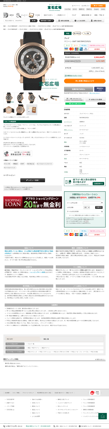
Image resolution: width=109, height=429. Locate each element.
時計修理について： (87, 426)
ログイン (21, 189)
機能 (65, 142)
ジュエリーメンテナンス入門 (91, 416)
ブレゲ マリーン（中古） (87, 113)
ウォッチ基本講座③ (89, 406)
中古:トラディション (45, 352)
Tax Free (77, 61)
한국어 (75, 9)
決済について (36, 403)
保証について (36, 413)
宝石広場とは (10, 409)
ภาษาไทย (67, 9)
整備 (65, 158)
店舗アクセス (10, 403)
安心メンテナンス (63, 406)
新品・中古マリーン (33, 348)
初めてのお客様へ (37, 399)
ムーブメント (68, 121)
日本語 (103, 9)
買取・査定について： (62, 426)
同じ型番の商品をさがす (84, 81)
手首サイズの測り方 (63, 413)
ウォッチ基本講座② (89, 403)
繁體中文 (81, 9)
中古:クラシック (32, 352)
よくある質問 (36, 416)
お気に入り (86, 5)
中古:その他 (94, 352)
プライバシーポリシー (28, 392)
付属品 (66, 172)
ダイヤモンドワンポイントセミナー (68, 409)
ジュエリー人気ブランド (65, 403)
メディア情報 (10, 406)
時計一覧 (46, 339)
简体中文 (89, 9)
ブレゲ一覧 (31, 344)
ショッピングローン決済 (37, 272)
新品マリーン (45, 348)
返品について (36, 409)
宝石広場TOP (10, 399)
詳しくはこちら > (95, 93)
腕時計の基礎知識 (88, 409)
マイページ (77, 5)
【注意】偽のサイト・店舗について (63, 392)
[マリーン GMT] (9, 98)
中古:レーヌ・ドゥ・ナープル (80, 352)
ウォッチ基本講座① (89, 399)
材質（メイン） (68, 130)
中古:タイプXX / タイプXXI (61, 352)
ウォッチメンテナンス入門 (91, 413)
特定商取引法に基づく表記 (44, 392)
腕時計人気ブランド (63, 399)
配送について (36, 406)
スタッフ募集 (15, 392)
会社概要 (7, 392)
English (96, 9)
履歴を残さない (101, 359)
